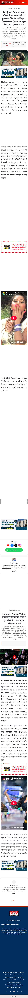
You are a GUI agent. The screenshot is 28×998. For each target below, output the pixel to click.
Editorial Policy (19, 985)
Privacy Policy (20, 977)
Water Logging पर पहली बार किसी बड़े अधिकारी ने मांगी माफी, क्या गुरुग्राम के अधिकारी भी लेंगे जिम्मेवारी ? (18, 246)
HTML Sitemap (10, 987)
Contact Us (13, 977)
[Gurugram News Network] (7, 2)
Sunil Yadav (14, 563)
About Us (7, 977)
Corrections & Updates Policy (14, 982)
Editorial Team (6, 979)
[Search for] (20, 3)
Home (10, 8)
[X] (16, 571)
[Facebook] (14, 571)
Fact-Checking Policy (10, 985)
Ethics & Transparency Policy (18, 979)
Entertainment (16, 8)
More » (24, 568)
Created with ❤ (14, 996)
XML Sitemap (18, 987)
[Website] (12, 571)
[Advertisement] (14, 131)
